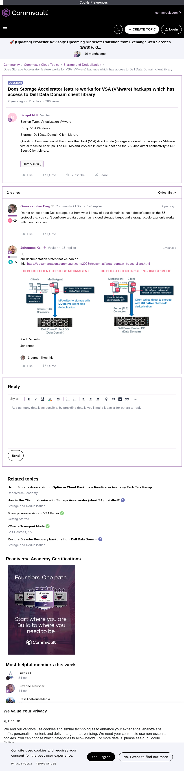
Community (12, 64)
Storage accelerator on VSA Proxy (33, 513)
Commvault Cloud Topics (41, 64)
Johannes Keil (31, 247)
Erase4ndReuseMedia (34, 699)
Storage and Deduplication (82, 64)
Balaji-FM (27, 115)
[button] (5, 30)
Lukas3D (24, 673)
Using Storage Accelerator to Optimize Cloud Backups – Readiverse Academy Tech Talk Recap (80, 487)
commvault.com (167, 12)
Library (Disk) (32, 164)
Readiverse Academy (23, 493)
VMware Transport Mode (26, 526)
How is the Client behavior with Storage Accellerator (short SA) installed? (64, 500)
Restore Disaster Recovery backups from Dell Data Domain (52, 539)
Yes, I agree (101, 757)
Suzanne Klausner (31, 686)
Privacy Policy (21, 763)
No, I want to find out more (145, 757)
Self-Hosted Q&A (20, 532)
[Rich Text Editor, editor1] (92, 425)
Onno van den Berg (35, 206)
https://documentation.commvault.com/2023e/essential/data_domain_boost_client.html (88, 263)
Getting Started (18, 519)
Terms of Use (46, 763)
